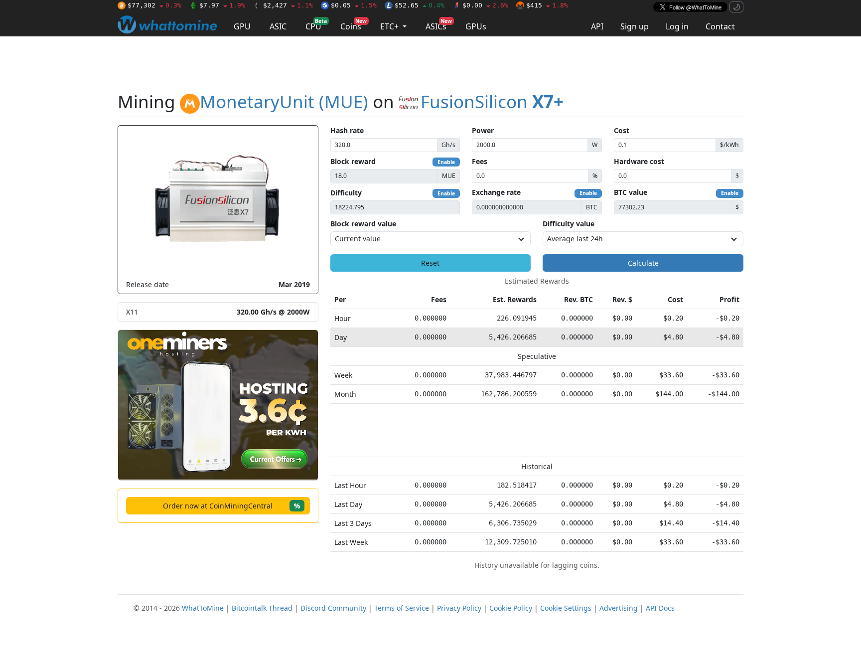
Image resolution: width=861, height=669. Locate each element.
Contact (720, 26)
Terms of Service (401, 608)
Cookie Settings (565, 608)
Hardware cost (639, 161)
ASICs (439, 24)
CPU (316, 24)
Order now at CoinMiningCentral (231, 505)
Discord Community (333, 608)
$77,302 (154, 5)
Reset (430, 263)
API (597, 26)
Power (483, 130)
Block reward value (363, 223)
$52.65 (419, 5)
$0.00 (485, 5)
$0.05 (354, 5)
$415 (547, 5)
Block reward (353, 161)
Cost (621, 130)
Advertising (618, 608)
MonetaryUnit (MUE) (284, 101)
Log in (677, 26)
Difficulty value (568, 223)
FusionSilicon (492, 101)
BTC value (630, 192)
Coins (353, 24)
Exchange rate (496, 192)
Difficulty (346, 192)
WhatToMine (203, 608)
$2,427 (288, 5)
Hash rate (347, 130)
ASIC (278, 26)
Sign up (634, 26)
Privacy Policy (459, 608)
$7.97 (222, 5)
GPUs (475, 26)
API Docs (660, 608)
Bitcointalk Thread (262, 608)
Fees (479, 161)
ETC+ (390, 26)
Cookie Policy (510, 608)
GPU (242, 26)
